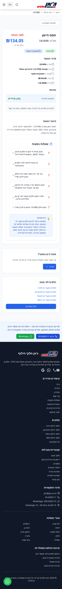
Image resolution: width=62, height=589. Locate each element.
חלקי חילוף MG (53, 437)
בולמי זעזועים (54, 467)
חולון (58, 535)
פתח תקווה (55, 531)
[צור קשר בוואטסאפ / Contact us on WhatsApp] (7, 581)
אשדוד (57, 540)
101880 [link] (36, 12)
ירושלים (26, 523)
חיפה (57, 527)
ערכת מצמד (54, 561)
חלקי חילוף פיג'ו (53, 425)
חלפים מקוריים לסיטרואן (45, 292)
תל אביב (56, 523)
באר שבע (26, 540)
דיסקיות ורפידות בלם (51, 459)
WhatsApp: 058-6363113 (44, 501)
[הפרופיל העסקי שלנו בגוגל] (43, 370)
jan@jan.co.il (50, 493)
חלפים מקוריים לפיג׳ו (46, 287)
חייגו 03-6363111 (46, 336)
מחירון (57, 392)
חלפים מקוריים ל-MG (46, 300)
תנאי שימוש (55, 412)
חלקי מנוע (55, 455)
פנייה (51, 266)
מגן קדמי (56, 479)
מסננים (56, 463)
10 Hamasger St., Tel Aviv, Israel (41, 505)
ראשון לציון (25, 531)
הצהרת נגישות (53, 404)
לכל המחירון (31, 306)
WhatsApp (24, 336)
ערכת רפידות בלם (52, 565)
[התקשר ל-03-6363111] (54, 370)
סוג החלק (48, 12)
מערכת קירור (54, 471)
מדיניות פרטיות (53, 408)
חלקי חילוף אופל (53, 433)
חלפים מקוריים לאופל (46, 296)
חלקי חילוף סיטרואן (51, 429)
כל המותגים (54, 441)
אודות (57, 388)
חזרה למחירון (48, 23)
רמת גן (27, 527)
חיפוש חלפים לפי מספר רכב (47, 553)
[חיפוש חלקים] (16, 4)
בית (58, 384)
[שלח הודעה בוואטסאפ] (48, 370)
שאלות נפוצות (54, 400)
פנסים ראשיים (53, 475)
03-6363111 (50, 497)
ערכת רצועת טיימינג (51, 557)
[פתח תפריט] (4, 4)
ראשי (57, 12)
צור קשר (56, 396)
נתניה (27, 535)
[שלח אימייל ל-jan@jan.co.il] (58, 370)
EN (10, 4)
